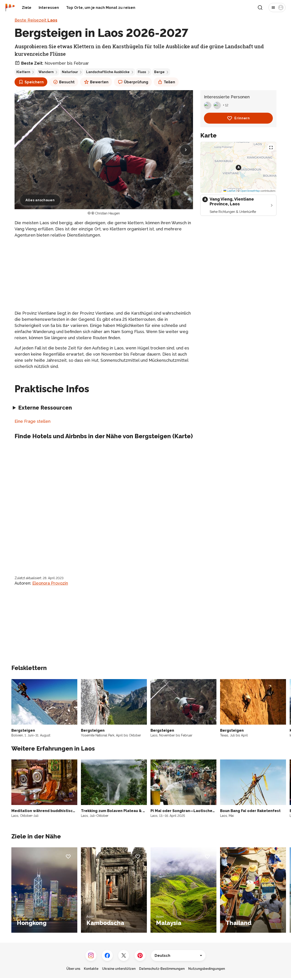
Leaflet (231, 190)
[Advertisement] (104, 274)
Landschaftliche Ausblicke (108, 72)
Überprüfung (136, 82)
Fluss (142, 72)
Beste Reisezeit (36, 20)
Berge (159, 72)
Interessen (49, 7)
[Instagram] (90, 955)
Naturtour (70, 72)
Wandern (46, 72)
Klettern (23, 72)
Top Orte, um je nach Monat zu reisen (100, 7)
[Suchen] (260, 7)
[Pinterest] (140, 955)
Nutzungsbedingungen (206, 968)
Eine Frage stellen (32, 421)
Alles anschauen (40, 200)
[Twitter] (123, 955)
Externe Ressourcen (45, 407)
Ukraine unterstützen (118, 968)
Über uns (73, 968)
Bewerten (99, 82)
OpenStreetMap (250, 190)
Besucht (67, 82)
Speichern (34, 82)
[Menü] (277, 7)
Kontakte (91, 968)
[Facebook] (107, 955)
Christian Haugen (107, 213)
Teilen (169, 82)
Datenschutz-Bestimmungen (162, 968)
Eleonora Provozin (50, 583)
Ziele (26, 7)
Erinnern (242, 118)
